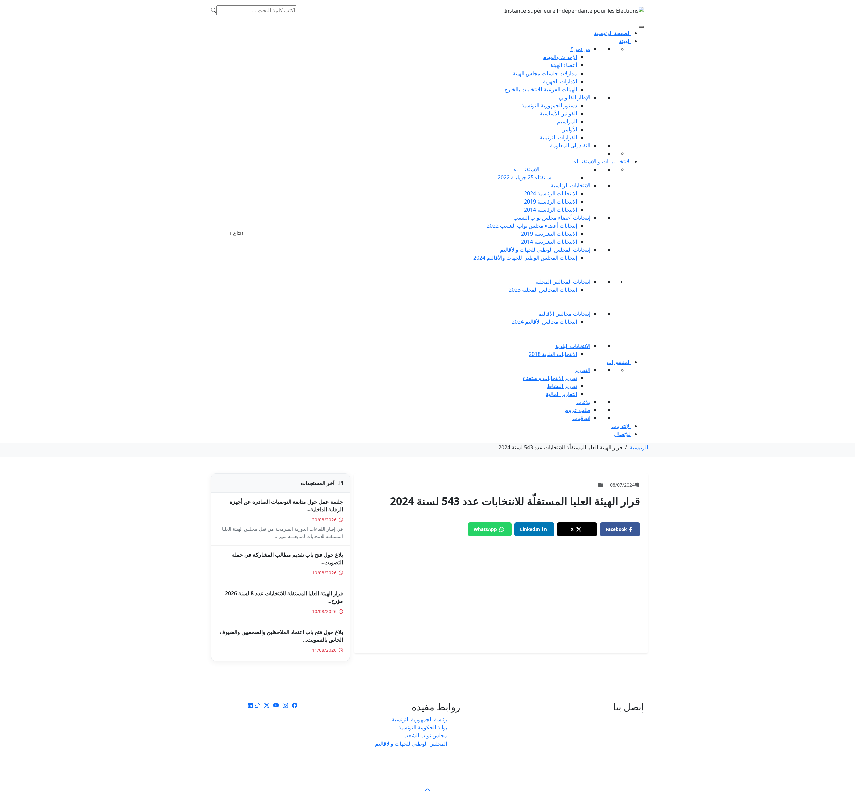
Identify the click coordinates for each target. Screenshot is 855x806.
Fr (229, 232)
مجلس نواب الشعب (425, 735)
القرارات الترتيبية (558, 137)
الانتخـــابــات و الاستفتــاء (602, 161)
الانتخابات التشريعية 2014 (549, 241)
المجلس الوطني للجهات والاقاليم (411, 743)
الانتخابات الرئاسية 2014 (550, 209)
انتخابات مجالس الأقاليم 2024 (544, 321)
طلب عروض (576, 410)
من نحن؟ (580, 49)
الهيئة (625, 41)
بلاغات (583, 402)
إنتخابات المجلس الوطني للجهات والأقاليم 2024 (525, 257)
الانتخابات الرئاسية (570, 185)
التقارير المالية (561, 394)
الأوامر (570, 129)
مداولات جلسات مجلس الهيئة (545, 73)
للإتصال (622, 434)
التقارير (582, 370)
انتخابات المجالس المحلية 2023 (543, 289)
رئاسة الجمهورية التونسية (419, 719)
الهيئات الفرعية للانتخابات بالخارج (540, 89)
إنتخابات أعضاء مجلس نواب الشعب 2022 (532, 225)
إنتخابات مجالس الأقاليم (564, 313)
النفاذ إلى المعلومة (570, 145)
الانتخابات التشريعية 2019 (549, 233)
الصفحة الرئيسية (612, 33)
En (240, 232)
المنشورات (619, 362)
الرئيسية (639, 447)
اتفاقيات (581, 418)
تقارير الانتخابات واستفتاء (550, 378)
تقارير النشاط (562, 386)
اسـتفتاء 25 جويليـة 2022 (525, 177)
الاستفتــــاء (526, 169)
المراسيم (567, 121)
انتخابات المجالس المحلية (562, 281)
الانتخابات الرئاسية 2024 (550, 193)
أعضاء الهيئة (563, 65)
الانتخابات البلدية (572, 346)
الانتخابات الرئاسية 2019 (550, 201)
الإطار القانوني (574, 97)
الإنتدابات (621, 426)
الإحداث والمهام (560, 57)
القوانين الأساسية (558, 113)
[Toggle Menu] (641, 27)
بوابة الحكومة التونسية (422, 727)
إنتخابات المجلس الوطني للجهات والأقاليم (545, 249)
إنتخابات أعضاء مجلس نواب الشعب (551, 217)
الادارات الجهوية (560, 81)
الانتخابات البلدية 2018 (553, 354)
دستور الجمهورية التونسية (549, 105)
